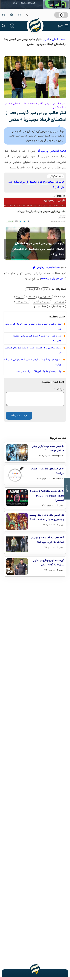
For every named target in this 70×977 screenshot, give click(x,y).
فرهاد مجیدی (40, 306)
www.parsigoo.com (53, 279)
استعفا (32, 296)
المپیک (19, 296)
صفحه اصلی (59, 39)
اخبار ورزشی (32, 289)
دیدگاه (59, 389)
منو (60, 25)
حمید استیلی (58, 306)
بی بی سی (59, 301)
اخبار (46, 39)
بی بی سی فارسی (41, 301)
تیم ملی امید (22, 301)
